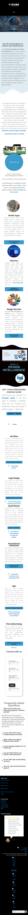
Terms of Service (5, 780)
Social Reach (14, 506)
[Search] (26, 911)
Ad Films (14, 436)
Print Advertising (14, 624)
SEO (14, 586)
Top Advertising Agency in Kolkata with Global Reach (12, 45)
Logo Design (14, 478)
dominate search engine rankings (14, 130)
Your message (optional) (13, 676)
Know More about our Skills (14, 134)
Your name (12, 661)
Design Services (14, 309)
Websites (14, 260)
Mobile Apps (14, 215)
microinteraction (18, 283)
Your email (12, 668)
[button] (14, 12)
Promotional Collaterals (14, 544)
